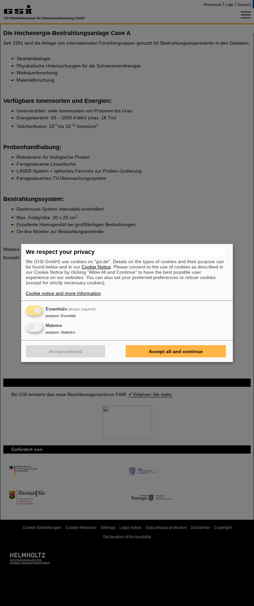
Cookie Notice (96, 266)
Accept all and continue (176, 351)
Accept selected (65, 351)
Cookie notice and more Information (63, 293)
